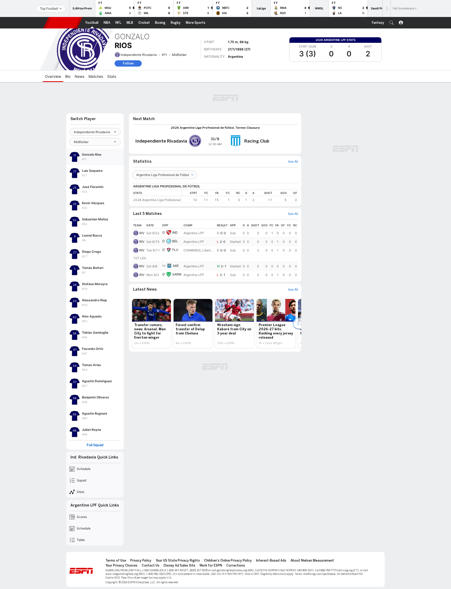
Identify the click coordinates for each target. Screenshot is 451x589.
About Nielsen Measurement (312, 560)
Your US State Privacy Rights (178, 560)
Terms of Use (115, 560)
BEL (175, 241)
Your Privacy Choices (121, 565)
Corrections (235, 565)
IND (175, 232)
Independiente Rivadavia (139, 55)
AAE (176, 266)
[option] (151, 323)
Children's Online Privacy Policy (228, 560)
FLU (175, 250)
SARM (176, 274)
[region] (240, 196)
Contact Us (150, 565)
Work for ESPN (210, 565)
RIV (141, 233)
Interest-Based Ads (271, 560)
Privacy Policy (140, 560)
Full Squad (95, 445)
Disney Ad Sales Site (179, 565)
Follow (128, 63)
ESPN (63, 22)
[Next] (386, 8)
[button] (391, 23)
